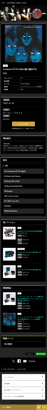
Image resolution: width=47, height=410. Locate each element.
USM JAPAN (10, 369)
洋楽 (24, 369)
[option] (23, 44)
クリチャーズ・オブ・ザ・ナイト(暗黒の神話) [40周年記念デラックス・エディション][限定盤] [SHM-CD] (30, 298)
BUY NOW (38, 407)
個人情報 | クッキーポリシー (13, 390)
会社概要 (7, 383)
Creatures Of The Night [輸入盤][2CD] (29, 269)
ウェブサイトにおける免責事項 (14, 396)
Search (39, 3)
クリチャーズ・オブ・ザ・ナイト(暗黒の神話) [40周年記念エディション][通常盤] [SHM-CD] (30, 319)
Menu (44, 3)
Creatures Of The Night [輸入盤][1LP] (29, 252)
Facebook (19, 361)
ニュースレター (9, 377)
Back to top (44, 407)
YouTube (25, 361)
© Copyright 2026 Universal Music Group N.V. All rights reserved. (23, 402)
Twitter (13, 361)
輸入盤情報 (8, 344)
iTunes (32, 361)
